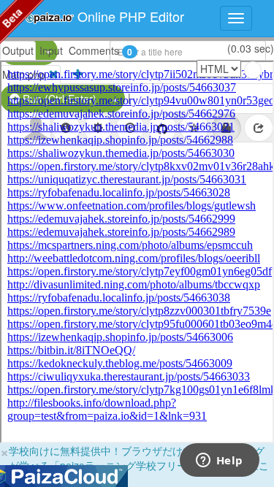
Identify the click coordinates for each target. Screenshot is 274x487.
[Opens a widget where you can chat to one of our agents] (219, 461)
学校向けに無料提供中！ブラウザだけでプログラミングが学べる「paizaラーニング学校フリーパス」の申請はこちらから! (139, 465)
